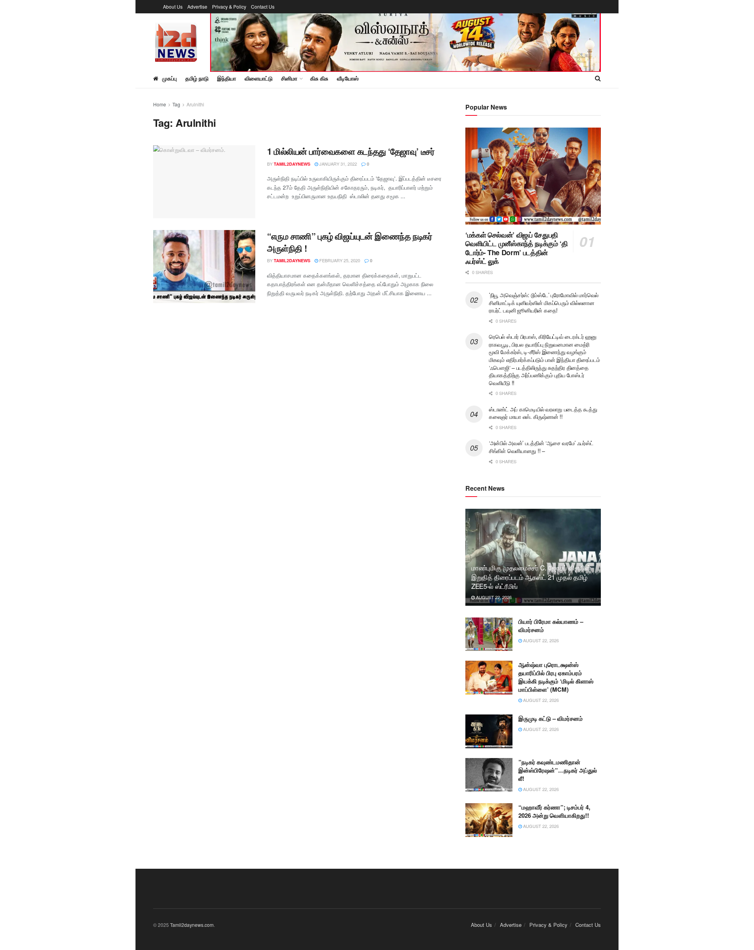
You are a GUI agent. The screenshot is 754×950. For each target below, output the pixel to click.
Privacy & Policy (229, 6)
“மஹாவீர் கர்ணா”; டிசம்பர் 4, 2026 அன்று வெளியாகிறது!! (554, 811)
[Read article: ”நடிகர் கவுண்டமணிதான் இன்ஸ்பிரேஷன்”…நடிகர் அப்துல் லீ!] (488, 775)
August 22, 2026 (493, 597)
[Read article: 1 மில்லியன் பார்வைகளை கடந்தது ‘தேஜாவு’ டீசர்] (204, 181)
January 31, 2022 (337, 164)
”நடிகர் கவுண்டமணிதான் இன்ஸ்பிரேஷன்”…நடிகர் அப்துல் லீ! (557, 770)
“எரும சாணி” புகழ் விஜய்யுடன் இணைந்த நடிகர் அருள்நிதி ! (349, 242)
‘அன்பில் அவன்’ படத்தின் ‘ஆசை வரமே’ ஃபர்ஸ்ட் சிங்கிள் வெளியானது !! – (541, 447)
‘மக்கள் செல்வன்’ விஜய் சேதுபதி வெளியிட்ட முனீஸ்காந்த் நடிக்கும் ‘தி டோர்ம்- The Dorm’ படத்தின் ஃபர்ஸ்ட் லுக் (516, 248)
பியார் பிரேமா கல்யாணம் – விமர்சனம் (550, 625)
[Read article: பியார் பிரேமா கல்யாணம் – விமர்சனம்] (488, 634)
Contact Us (263, 6)
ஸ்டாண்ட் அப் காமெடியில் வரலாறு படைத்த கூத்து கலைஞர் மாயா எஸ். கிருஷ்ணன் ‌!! (543, 413)
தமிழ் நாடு (197, 78)
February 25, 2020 (339, 260)
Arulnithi (195, 104)
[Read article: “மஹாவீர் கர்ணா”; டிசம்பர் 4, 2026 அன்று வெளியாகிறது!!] (488, 820)
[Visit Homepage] (176, 41)
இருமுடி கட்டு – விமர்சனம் (550, 718)
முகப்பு (169, 78)
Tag (176, 104)
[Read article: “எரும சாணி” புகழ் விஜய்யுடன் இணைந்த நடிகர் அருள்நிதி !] (204, 266)
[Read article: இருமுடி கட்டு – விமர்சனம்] (488, 731)
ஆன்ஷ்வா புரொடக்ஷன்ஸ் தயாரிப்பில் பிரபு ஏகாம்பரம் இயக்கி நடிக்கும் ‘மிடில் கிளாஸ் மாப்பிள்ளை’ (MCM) (555, 677)
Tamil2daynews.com (192, 924)
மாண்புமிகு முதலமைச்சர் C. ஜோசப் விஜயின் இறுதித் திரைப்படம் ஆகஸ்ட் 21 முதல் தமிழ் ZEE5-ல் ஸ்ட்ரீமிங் (531, 577)
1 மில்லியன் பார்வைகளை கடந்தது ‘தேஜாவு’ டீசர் (352, 151)
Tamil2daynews (292, 164)
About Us (173, 6)
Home (159, 104)
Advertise (197, 6)
